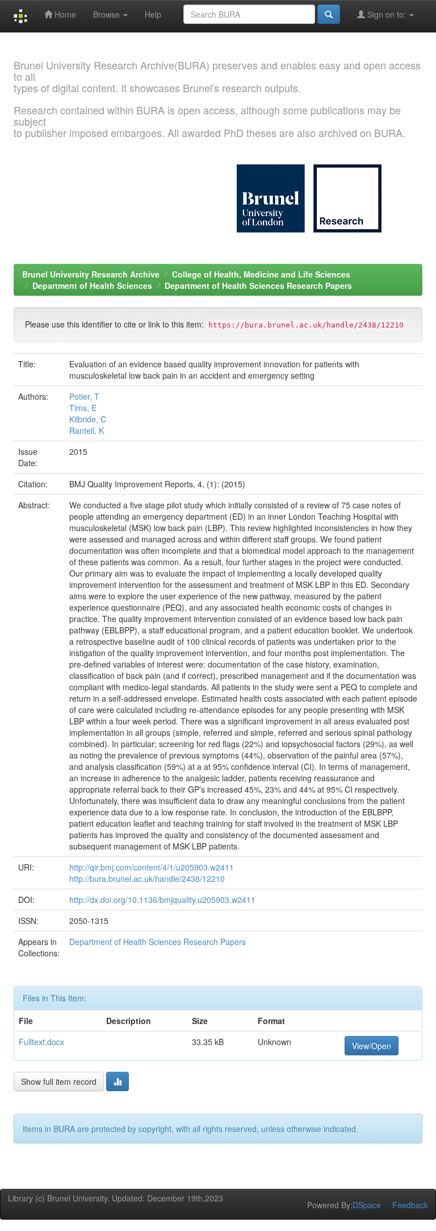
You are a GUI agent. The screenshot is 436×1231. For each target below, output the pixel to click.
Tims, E (83, 407)
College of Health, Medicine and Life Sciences (261, 274)
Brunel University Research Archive (91, 274)
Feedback (410, 1205)
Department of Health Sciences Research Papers (258, 285)
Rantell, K (86, 430)
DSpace (367, 1205)
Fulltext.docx (41, 1041)
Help (153, 14)
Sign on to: (386, 14)
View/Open (371, 1045)
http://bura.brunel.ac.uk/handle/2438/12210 (147, 878)
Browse (107, 14)
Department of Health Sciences (92, 285)
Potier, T (84, 396)
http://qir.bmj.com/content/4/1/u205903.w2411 (151, 867)
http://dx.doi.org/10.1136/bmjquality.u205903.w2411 (162, 899)
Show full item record (59, 1081)
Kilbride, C (87, 419)
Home (64, 14)
